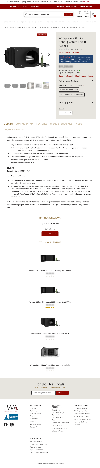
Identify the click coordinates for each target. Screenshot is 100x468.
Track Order (56, 410)
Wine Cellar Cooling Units (31, 27)
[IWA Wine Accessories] (11, 408)
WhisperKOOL (46, 27)
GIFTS (68, 22)
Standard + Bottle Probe (69, 89)
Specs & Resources (61, 124)
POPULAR (75, 22)
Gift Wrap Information (81, 411)
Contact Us (33, 427)
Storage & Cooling (15, 27)
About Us (33, 408)
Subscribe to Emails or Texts (39, 444)
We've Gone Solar (35, 424)
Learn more (86, 2)
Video (78, 124)
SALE (81, 22)
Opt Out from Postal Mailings (39, 452)
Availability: (63, 70)
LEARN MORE (35, 6)
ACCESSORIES (49, 22)
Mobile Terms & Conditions (82, 419)
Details (8, 124)
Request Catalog (35, 447)
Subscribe (62, 393)
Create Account (86, 13)
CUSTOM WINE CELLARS (11, 22)
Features (41, 124)
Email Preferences (36, 441)
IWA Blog (33, 421)
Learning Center (57, 425)
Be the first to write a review (69, 52)
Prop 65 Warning (14, 129)
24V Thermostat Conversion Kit (71, 95)
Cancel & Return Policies (82, 413)
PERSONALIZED (59, 22)
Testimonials (34, 411)
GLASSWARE (38, 22)
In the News (34, 418)
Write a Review (50, 234)
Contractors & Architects (60, 428)
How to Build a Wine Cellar (60, 422)
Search (69, 14)
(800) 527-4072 (83, 17)
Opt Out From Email (36, 450)
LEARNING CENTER (91, 22)
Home (6, 27)
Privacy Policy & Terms (81, 416)
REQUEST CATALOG (86, 6)
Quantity (62, 109)
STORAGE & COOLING (27, 22)
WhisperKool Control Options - (70, 85)
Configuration (24, 124)
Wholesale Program (58, 431)
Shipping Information (80, 408)
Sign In (79, 13)
